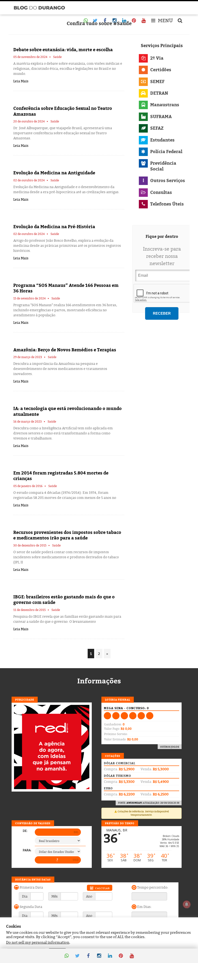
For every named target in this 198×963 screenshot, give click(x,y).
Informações (99, 681)
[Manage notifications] (187, 904)
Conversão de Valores (32, 823)
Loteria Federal (117, 699)
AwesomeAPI (134, 802)
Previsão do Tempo (119, 823)
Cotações (112, 756)
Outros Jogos (169, 746)
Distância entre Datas (33, 879)
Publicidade (24, 699)
